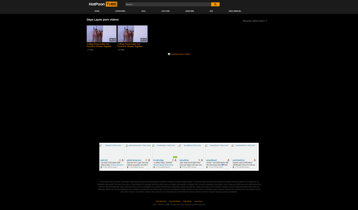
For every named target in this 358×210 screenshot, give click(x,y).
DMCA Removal (235, 11)
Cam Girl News (175, 201)
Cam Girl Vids (161, 201)
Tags (143, 11)
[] (215, 4)
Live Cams (165, 11)
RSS (211, 11)
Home (97, 11)
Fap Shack (187, 201)
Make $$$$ (190, 11)
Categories (120, 11)
